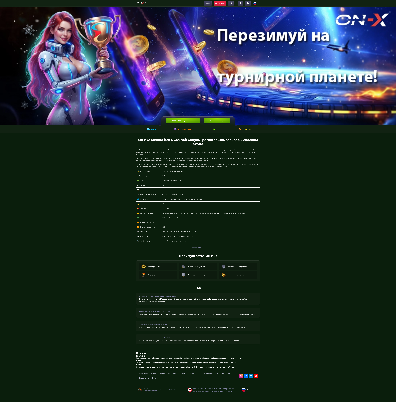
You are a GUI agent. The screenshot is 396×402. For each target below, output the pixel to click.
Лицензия (226, 373)
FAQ (154, 378)
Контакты (172, 373)
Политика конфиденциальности (152, 373)
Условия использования (209, 373)
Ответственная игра (188, 373)
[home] (141, 3)
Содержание (144, 378)
